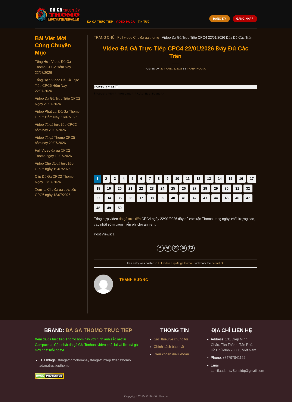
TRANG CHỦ (104, 37)
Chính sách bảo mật (169, 347)
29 (216, 188)
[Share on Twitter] (167, 248)
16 (241, 178)
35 (120, 198)
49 (109, 208)
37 (141, 198)
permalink (218, 263)
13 (209, 178)
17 (252, 178)
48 (98, 208)
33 (98, 198)
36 (130, 198)
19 (109, 188)
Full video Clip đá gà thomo (138, 37)
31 (237, 188)
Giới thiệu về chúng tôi (171, 339)
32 (248, 188)
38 (152, 198)
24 (162, 188)
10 (177, 178)
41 (184, 198)
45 (227, 198)
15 (230, 178)
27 (194, 188)
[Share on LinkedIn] (191, 248)
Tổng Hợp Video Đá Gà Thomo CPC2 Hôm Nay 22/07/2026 (53, 67)
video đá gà (125, 21)
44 (216, 198)
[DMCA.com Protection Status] (49, 375)
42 (194, 198)
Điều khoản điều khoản (171, 354)
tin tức (144, 21)
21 (130, 188)
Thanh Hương (196, 68)
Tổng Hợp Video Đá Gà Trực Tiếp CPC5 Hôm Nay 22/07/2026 (57, 85)
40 (173, 198)
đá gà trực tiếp (100, 21)
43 (205, 198)
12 (198, 178)
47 (248, 198)
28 (205, 188)
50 (120, 208)
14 (220, 178)
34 (109, 198)
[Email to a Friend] (175, 248)
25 (173, 188)
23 (152, 188)
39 (162, 198)
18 (98, 188)
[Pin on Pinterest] (183, 248)
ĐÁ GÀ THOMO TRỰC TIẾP (100, 330)
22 (141, 188)
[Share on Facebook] (160, 248)
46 (237, 198)
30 (227, 188)
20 (120, 188)
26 (184, 188)
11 (188, 178)
